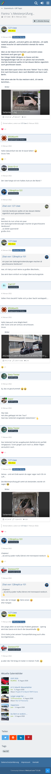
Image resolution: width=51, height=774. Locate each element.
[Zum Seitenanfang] (48, 770)
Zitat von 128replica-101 (14, 256)
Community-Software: (25, 770)
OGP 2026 (14, 678)
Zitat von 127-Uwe (11, 205)
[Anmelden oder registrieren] (42, 3)
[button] (48, 3)
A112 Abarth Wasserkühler (21, 687)
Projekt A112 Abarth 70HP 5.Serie (27, 692)
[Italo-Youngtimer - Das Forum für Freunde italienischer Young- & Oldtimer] (3, 3)
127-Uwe (7, 17)
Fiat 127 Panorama (22, 701)
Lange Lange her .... (18, 696)
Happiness (15, 705)
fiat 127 (6, 751)
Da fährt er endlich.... (19, 714)
